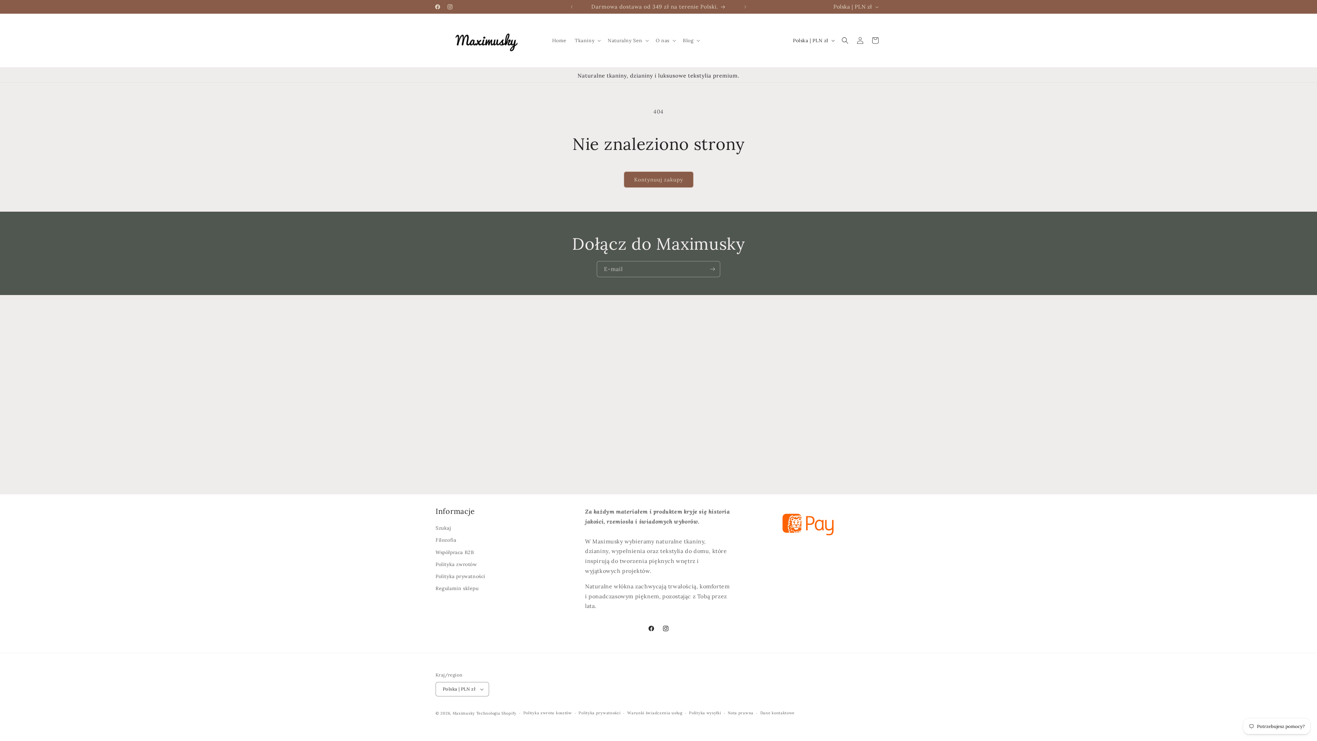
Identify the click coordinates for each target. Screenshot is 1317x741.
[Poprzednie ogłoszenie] (571, 6)
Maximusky (464, 713)
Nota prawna (741, 713)
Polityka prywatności (460, 576)
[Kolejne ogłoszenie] (745, 6)
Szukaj (443, 528)
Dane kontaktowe (777, 713)
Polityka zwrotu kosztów (547, 713)
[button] (587, 40)
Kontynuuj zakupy (658, 179)
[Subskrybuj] (712, 269)
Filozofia (446, 540)
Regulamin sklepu (457, 588)
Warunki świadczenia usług (655, 713)
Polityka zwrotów (456, 564)
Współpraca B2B (455, 552)
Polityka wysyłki (705, 713)
